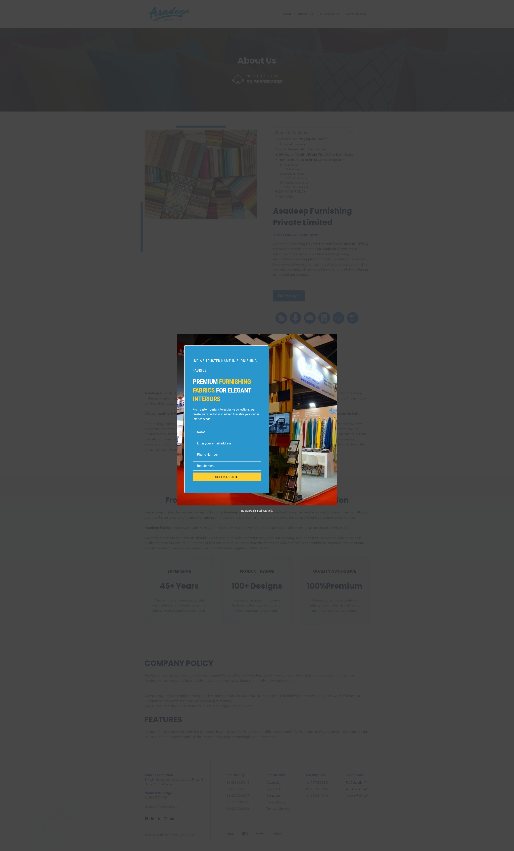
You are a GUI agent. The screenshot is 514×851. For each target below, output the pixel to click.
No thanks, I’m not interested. (257, 510)
